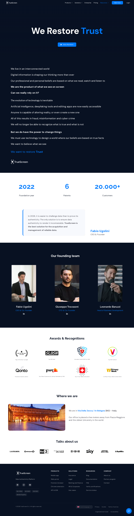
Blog (87, 475)
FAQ (87, 483)
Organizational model (101, 512)
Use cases (72, 490)
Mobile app (55, 475)
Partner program (110, 479)
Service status (91, 490)
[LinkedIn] (17, 485)
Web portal (55, 479)
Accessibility (114, 512)
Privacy (97, 507)
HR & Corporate (74, 487)
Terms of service (113, 507)
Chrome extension (57, 487)
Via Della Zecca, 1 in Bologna (91, 410)
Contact (107, 483)
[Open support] (129, 511)
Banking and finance (76, 483)
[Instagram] (24, 485)
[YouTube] (30, 485)
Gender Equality (21, 494)
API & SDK (54, 490)
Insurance (72, 475)
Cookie (104, 507)
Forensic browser (57, 483)
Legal (70, 479)
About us (107, 475)
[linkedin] (24, 314)
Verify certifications (93, 487)
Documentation (91, 479)
